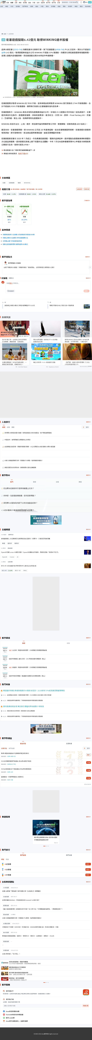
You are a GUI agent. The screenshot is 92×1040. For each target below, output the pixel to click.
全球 (38, 3)
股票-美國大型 (11, 756)
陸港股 (25, 3)
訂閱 (58, 3)
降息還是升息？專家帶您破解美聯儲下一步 (19, 150)
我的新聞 (87, 6)
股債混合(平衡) (11, 764)
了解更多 (86, 200)
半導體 (8, 875)
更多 (87, 427)
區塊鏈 (53, 6)
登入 (87, 2)
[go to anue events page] (81, 2)
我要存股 (86, 189)
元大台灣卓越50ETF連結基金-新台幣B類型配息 (16, 769)
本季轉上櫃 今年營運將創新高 (12, 241)
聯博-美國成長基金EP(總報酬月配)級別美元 (15, 753)
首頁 (7, 3)
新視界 (70, 6)
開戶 (88, 755)
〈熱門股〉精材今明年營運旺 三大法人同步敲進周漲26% (77, 363)
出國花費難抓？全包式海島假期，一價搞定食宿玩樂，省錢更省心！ (14, 363)
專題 (76, 6)
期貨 (47, 6)
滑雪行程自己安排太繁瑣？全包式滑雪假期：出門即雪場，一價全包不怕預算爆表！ (77, 341)
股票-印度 (10, 780)
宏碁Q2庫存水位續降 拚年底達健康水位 (15, 238)
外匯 (34, 3)
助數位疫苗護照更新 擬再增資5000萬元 (15, 244)
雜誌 (81, 6)
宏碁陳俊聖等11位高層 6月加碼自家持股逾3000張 (19, 234)
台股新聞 (11, 34)
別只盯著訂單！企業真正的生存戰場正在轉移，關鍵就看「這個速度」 (14, 341)
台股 (16, 3)
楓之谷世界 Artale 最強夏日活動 (44, 362)
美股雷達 (10, 548)
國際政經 (10, 534)
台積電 (8, 869)
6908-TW (60, 49)
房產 (59, 6)
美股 (20, 3)
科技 (12, 6)
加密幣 (43, 3)
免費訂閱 (85, 1005)
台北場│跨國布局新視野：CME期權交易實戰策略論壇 (28, 650)
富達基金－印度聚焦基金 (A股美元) (12, 777)
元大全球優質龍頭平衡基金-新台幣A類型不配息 (16, 761)
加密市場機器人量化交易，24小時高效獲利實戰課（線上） (27, 659)
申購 (88, 762)
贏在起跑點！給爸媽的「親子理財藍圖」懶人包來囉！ (28, 189)
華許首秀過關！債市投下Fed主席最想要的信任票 (45, 341)
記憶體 (8, 864)
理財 (64, 6)
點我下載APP (23, 153)
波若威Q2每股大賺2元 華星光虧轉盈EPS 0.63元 (19, 305)
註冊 (90, 2)
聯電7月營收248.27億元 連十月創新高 (62, 305)
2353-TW (18, 49)
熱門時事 (25, 6)
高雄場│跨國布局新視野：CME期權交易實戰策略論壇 (28, 667)
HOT (10, 650)
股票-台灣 (10, 772)
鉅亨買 (48, 3)
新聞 (12, 3)
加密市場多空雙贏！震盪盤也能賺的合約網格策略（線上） (27, 676)
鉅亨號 (54, 3)
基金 (29, 3)
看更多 (87, 256)
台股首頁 (79, 189)
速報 (31, 6)
